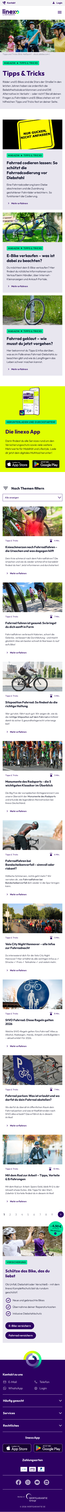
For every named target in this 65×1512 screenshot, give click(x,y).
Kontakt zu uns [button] (13, 1374)
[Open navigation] (59, 13)
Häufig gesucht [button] (13, 1401)
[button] (9, 2)
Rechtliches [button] (11, 1425)
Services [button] (9, 1413)
